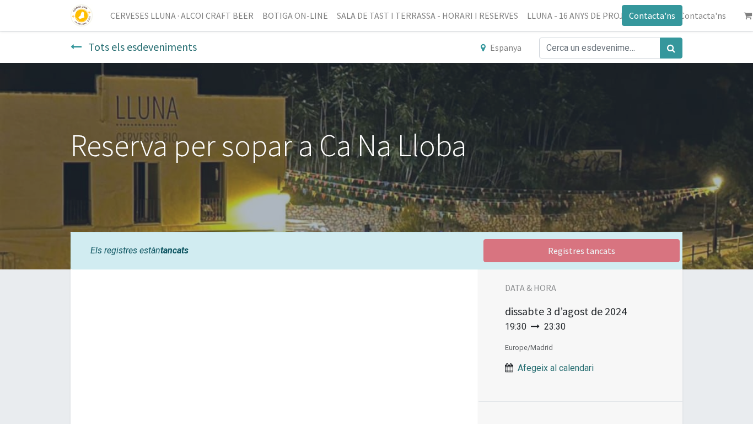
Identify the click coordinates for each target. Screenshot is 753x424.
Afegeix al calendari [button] (556, 368)
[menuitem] (182, 15)
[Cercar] (671, 48)
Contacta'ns (652, 15)
